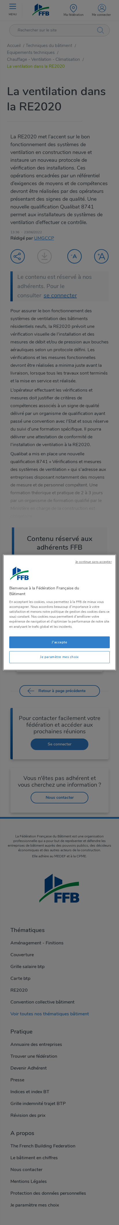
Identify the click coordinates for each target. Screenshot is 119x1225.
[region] (59, 612)
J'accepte (59, 642)
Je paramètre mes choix (59, 657)
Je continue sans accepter (93, 562)
